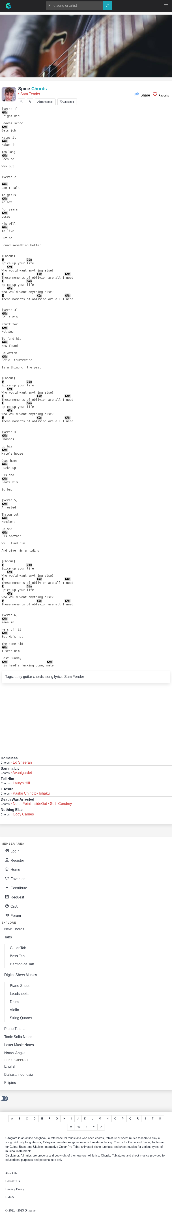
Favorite (163, 95)
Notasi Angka (15, 1053)
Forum (15, 916)
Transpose (46, 101)
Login (14, 851)
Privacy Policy (14, 1189)
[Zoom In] (30, 102)
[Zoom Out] (21, 102)
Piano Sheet (20, 986)
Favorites (17, 879)
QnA (14, 906)
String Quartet (21, 1018)
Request (17, 897)
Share (145, 95)
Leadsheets (19, 994)
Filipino (10, 1082)
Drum (14, 1002)
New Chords (14, 929)
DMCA (9, 1197)
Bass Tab (17, 956)
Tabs (8, 937)
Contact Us (12, 1181)
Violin (14, 1010)
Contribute (18, 888)
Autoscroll (67, 101)
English (10, 1066)
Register (17, 860)
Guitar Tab (18, 948)
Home (15, 870)
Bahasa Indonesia (18, 1074)
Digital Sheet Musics (20, 975)
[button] (166, 6)
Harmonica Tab (22, 964)
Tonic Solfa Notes (18, 1037)
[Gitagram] (8, 6)
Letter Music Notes (19, 1045)
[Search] (107, 5)
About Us (11, 1173)
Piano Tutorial (15, 1029)
